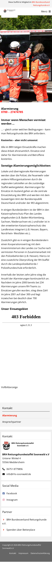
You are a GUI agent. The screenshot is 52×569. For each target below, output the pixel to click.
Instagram (12, 499)
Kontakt (7, 408)
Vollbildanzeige (9, 387)
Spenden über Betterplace (20, 529)
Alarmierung (9, 415)
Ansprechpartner (11, 421)
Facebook (11, 493)
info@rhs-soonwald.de (18, 474)
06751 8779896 (14, 469)
